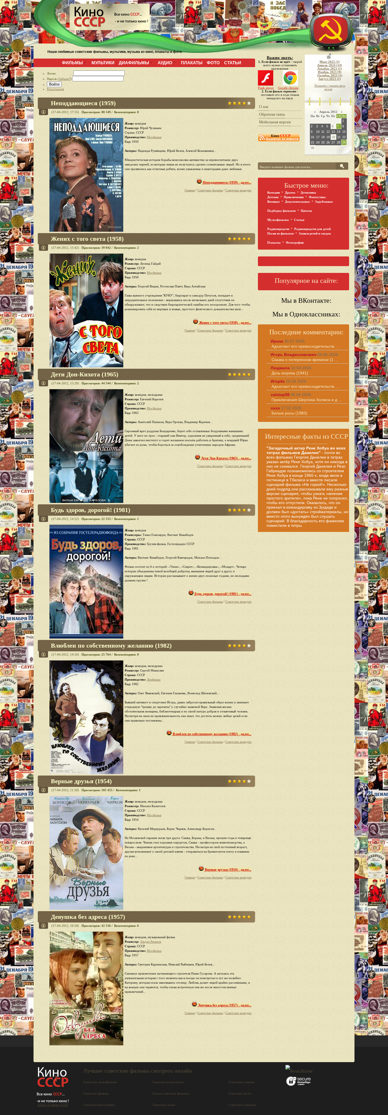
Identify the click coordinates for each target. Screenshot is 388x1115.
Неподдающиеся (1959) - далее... (226, 183)
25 (323, 142)
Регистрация (55, 89)
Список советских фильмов (170, 1093)
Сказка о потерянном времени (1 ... (305, 359)
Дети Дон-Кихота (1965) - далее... (225, 458)
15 (344, 131)
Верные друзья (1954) (81, 781)
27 (333, 142)
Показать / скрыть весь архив (329, 87)
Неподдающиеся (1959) (83, 103)
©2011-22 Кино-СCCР (52, 1104)
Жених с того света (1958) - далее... (224, 323)
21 (339, 137)
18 (323, 137)
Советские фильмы (210, 190)
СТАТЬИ (232, 62)
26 (328, 142)
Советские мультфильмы (99, 1082)
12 (328, 131)
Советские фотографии (99, 1104)
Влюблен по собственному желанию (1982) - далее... (211, 734)
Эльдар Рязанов (150, 941)
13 (333, 131)
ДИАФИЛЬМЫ (134, 62)
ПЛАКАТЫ (192, 62)
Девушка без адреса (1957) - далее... (224, 1005)
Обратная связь (272, 114)
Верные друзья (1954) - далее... (227, 870)
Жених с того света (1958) (87, 238)
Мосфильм (154, 137)
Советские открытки (242, 1104)
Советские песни (240, 1093)
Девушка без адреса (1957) (88, 916)
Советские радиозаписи (168, 1082)
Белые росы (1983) (289, 413)
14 (338, 131)
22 (344, 137)
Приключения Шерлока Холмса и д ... (307, 399)
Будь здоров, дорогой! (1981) (90, 509)
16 (312, 137)
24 (318, 142)
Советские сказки (163, 1104)
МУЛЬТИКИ (102, 62)
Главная (190, 190)
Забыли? (64, 78)
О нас (264, 107)
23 (312, 142)
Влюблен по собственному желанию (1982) (111, 645)
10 (318, 131)
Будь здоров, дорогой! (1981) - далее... (222, 594)
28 (338, 142)
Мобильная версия (275, 122)
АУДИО (165, 62)
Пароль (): (59, 78)
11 (322, 131)
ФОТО (213, 62)
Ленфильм (153, 679)
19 (328, 137)
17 (318, 137)
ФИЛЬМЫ (72, 62)
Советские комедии (238, 190)
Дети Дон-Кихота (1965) (84, 374)
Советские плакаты (241, 1082)
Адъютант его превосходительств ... (305, 346)
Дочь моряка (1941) (290, 373)
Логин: (60, 73)
